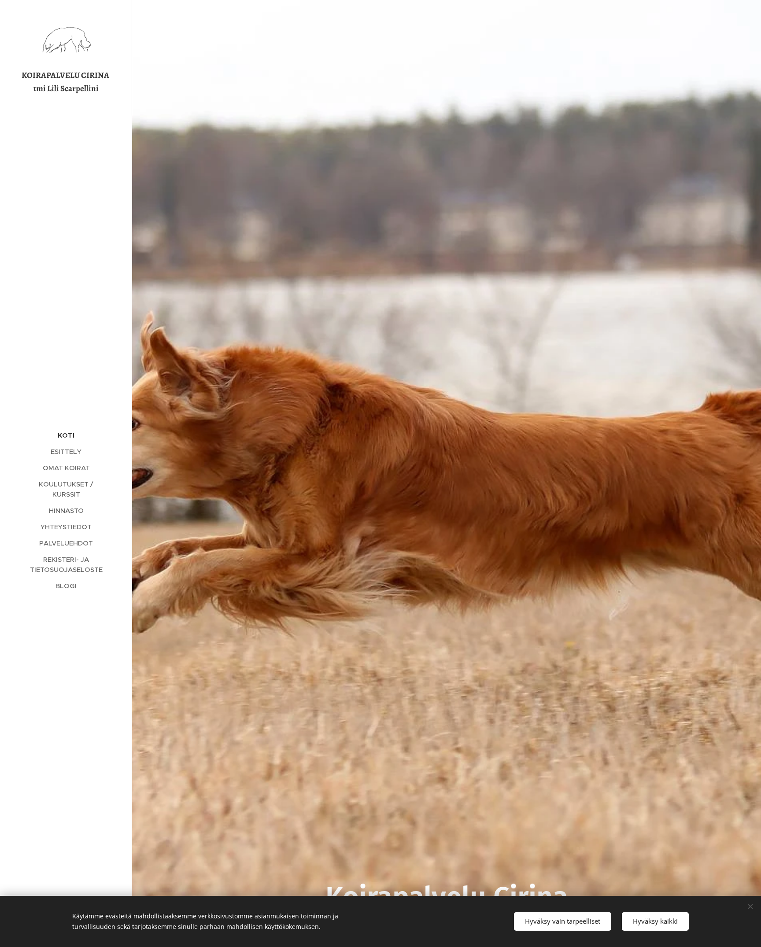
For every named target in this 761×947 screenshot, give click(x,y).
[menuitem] (66, 435)
